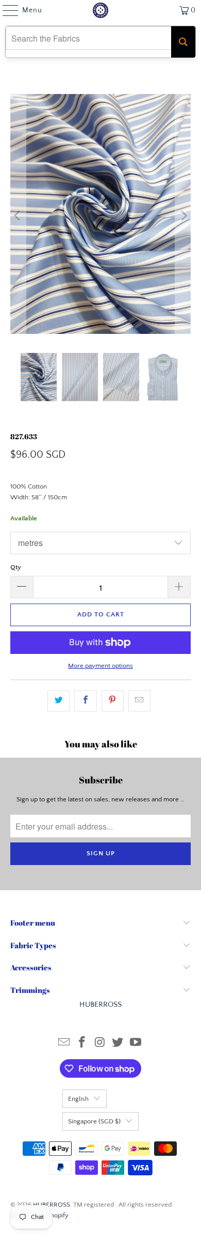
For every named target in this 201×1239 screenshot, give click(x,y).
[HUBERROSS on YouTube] (136, 1043)
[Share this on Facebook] (85, 700)
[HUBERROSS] (101, 10)
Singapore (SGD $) (94, 1121)
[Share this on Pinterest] (113, 700)
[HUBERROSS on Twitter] (118, 1043)
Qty (15, 567)
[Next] (183, 215)
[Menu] (5, 10)
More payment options (100, 665)
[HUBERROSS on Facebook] (82, 1043)
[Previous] (18, 215)
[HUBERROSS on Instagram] (100, 1043)
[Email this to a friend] (139, 700)
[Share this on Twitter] (58, 700)
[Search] (183, 42)
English (78, 1098)
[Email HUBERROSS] (64, 1043)
